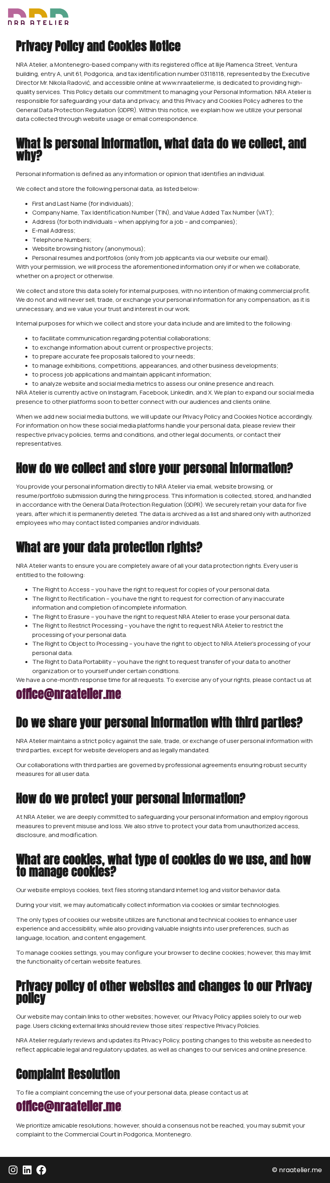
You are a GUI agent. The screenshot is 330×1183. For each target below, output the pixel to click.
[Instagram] (13, 1170)
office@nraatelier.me (68, 694)
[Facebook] (41, 1170)
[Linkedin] (27, 1170)
